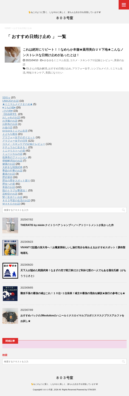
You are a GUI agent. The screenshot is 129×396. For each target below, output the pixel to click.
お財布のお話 (9, 124)
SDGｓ (6, 97)
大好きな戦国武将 (12, 167)
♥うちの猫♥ (9, 107)
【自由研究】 (9, 114)
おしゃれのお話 (11, 117)
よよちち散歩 (9, 134)
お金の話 (7, 127)
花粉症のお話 (9, 193)
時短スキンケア (35, 72)
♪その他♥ (7, 111)
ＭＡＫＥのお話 (11, 203)
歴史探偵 (7, 177)
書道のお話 (8, 174)
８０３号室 (64, 18)
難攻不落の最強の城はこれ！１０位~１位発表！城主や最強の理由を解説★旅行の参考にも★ (72, 293)
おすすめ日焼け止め (59, 68)
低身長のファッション (15, 157)
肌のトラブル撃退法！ (15, 190)
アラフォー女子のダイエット (18, 137)
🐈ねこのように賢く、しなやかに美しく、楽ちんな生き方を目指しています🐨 (64, 384)
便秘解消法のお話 (12, 160)
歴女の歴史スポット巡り (16, 180)
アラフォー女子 (81, 68)
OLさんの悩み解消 (36, 68)
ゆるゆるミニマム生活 (56, 60)
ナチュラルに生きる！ (15, 147)
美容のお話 (8, 187)
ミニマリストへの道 (13, 150)
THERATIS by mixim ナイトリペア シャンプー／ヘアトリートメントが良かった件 (67, 225)
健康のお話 (8, 164)
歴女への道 (8, 184)
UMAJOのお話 (10, 101)
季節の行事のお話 (12, 170)
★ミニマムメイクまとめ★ (17, 104)
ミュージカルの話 (12, 154)
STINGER (91, 390)
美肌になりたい (54, 72)
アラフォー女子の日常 (15, 140)
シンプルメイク (100, 68)
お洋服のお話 (9, 120)
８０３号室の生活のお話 (16, 200)
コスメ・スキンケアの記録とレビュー (91, 60)
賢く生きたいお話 (12, 197)
